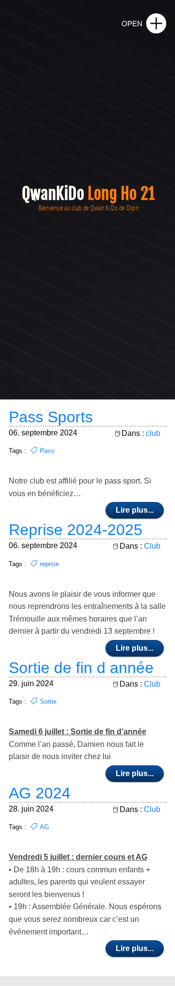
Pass (47, 450)
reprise (49, 564)
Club (152, 546)
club (153, 433)
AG (44, 826)
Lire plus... (135, 510)
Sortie (48, 701)
